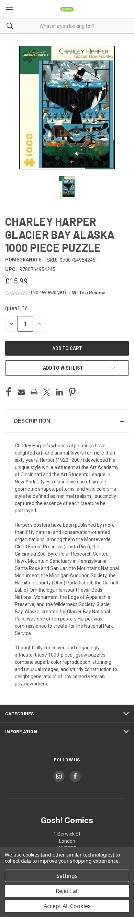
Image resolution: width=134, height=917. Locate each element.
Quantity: (16, 308)
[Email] (21, 392)
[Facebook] (8, 392)
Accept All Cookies (67, 906)
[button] (86, 292)
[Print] (34, 392)
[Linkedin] (59, 392)
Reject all (67, 891)
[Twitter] (46, 392)
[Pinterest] (72, 392)
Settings (67, 876)
